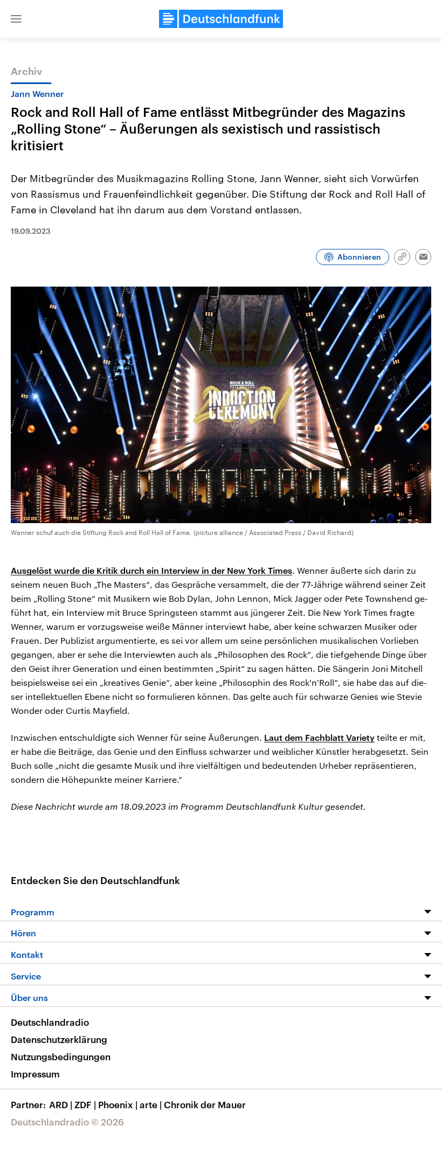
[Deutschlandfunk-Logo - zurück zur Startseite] (221, 19)
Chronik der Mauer (205, 1104)
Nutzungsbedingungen (60, 1056)
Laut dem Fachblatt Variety (319, 737)
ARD (60, 1104)
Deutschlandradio (50, 1022)
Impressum (35, 1073)
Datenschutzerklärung (59, 1039)
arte (151, 1104)
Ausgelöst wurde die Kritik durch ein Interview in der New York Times (151, 570)
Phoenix (117, 1104)
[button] (16, 18)
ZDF (85, 1104)
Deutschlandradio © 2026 (67, 1121)
